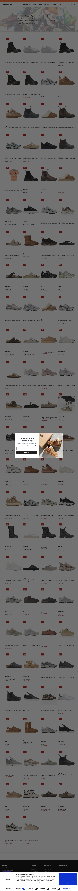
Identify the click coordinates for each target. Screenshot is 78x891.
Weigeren (68, 883)
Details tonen (65, 888)
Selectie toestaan (67, 879)
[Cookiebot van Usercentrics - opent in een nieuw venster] (8, 889)
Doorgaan (26, 452)
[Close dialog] (62, 434)
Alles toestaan (68, 875)
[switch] (36, 889)
